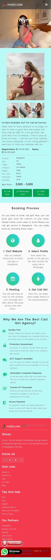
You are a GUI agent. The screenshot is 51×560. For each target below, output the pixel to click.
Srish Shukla (7, 536)
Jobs (3, 479)
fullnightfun (6, 526)
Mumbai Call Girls (9, 529)
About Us (5, 472)
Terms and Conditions (10, 511)
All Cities (5, 482)
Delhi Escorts (41, 193)
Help (4, 500)
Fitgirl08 (5, 532)
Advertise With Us (9, 507)
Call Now (7, 193)
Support (5, 504)
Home (21, 26)
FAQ (3, 497)
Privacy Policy (7, 514)
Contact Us (6, 475)
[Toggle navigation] (46, 5)
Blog (3, 485)
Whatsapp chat (24, 193)
